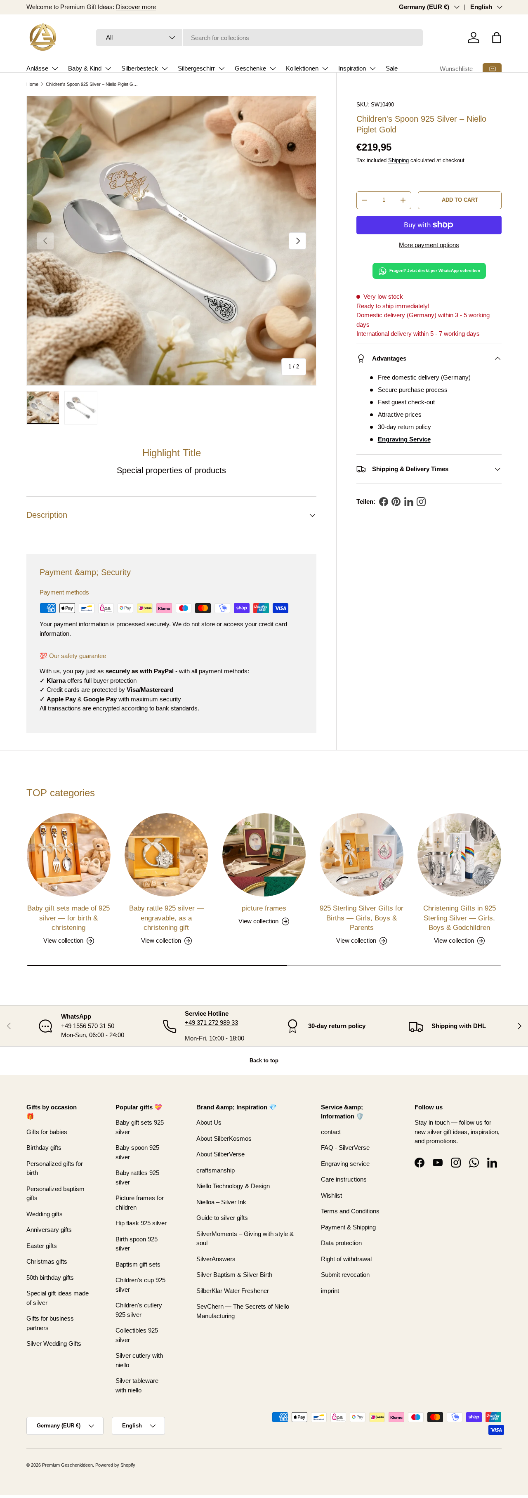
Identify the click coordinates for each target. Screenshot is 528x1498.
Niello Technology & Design (233, 1185)
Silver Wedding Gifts (53, 1343)
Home (32, 84)
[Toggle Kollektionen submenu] (325, 68)
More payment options (429, 244)
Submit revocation (345, 1274)
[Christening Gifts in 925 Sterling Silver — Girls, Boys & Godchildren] (459, 855)
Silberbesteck (139, 68)
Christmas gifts (46, 1261)
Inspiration (352, 68)
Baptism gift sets (138, 1264)
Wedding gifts (44, 1213)
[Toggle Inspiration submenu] (372, 68)
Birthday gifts (43, 1147)
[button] (497, 37)
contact (331, 1131)
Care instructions (344, 1179)
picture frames (264, 908)
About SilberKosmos (224, 1138)
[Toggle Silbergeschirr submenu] (221, 68)
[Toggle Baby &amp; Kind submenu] (108, 68)
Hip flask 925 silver (141, 1223)
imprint (330, 1290)
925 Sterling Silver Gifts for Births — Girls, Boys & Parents (361, 918)
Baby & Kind (84, 68)
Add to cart (460, 200)
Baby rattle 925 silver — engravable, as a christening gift (166, 918)
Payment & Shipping (348, 1227)
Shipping (398, 160)
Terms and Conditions (350, 1211)
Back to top (264, 1060)
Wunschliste (456, 68)
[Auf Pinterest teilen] (396, 501)
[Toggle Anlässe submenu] (55, 68)
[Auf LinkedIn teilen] (408, 501)
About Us (209, 1122)
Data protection (341, 1242)
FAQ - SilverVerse (345, 1147)
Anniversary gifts (49, 1229)
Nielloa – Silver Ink (221, 1201)
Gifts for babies (46, 1131)
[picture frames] (264, 855)
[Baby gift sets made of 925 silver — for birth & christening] (69, 855)
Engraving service (345, 1163)
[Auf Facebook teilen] (383, 501)
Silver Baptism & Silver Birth (234, 1274)
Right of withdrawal (346, 1258)
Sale (392, 68)
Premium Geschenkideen (67, 1465)
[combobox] (259, 37)
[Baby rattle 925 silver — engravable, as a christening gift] (166, 855)
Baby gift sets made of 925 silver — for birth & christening (68, 918)
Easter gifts (41, 1245)
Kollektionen (302, 68)
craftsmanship (215, 1170)
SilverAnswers (216, 1258)
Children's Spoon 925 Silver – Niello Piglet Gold (92, 84)
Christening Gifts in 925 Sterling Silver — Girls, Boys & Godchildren (459, 918)
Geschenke (250, 68)
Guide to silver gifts (222, 1217)
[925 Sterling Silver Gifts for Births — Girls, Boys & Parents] (361, 855)
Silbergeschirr (196, 68)
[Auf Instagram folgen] (421, 501)
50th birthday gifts (50, 1277)
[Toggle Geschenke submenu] (273, 68)
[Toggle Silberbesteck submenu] (165, 68)
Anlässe (37, 68)
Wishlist (331, 1195)
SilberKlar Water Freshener (232, 1290)
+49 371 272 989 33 (211, 1022)
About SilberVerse (220, 1154)
